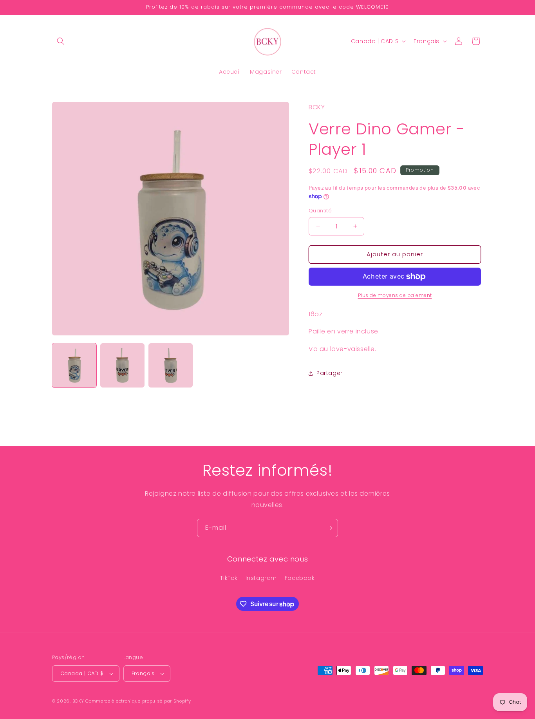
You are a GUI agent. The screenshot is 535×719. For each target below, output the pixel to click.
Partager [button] (329, 373)
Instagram (261, 578)
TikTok (229, 578)
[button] (60, 41)
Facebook (300, 578)
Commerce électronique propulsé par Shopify (138, 701)
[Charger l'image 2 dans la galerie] (122, 365)
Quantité (320, 210)
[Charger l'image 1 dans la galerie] (74, 365)
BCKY (78, 701)
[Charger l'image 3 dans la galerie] (170, 365)
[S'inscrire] (329, 528)
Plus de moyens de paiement (395, 295)
